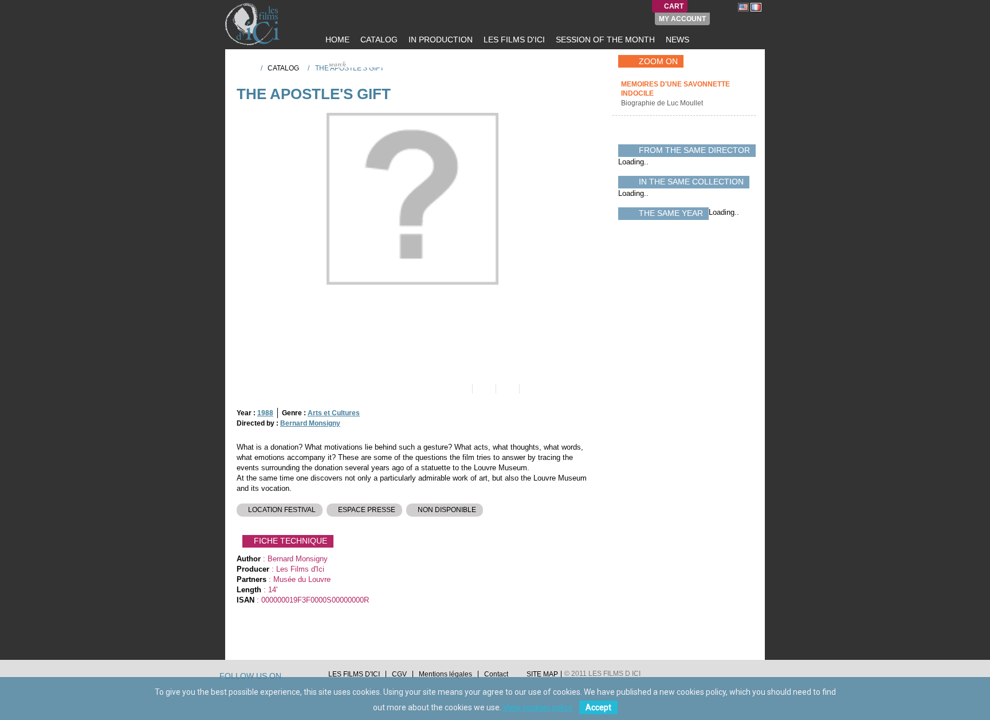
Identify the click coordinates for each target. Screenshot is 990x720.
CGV (399, 674)
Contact (496, 674)
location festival (282, 510)
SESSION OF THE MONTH (604, 39)
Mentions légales (445, 674)
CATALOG (378, 39)
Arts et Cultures (334, 413)
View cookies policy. (538, 707)
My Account (682, 19)
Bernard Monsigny (310, 423)
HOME (336, 39)
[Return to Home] (248, 67)
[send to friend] (459, 389)
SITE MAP (542, 674)
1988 (265, 413)
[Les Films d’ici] (253, 24)
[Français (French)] (756, 7)
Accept (598, 707)
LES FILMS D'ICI (513, 39)
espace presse (366, 510)
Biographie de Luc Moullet (663, 103)
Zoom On (658, 61)
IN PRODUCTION (439, 39)
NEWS (676, 39)
